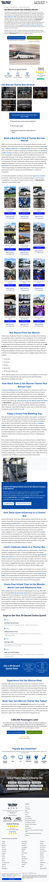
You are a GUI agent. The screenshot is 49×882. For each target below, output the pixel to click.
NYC (22, 855)
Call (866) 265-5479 (8, 503)
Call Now (38, 1)
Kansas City (24, 843)
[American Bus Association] (17, 819)
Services (27, 812)
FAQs (26, 831)
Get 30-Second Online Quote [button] (34, 37)
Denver (3, 857)
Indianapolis (4, 868)
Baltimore (4, 845)
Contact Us (27, 808)
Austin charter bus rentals (28, 25)
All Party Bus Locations (30, 822)
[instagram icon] (11, 808)
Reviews (27, 826)
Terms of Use (23, 878)
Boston (3, 847)
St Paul (41, 860)
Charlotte (4, 851)
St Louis (42, 858)
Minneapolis (24, 853)
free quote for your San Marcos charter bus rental (32, 400)
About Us (27, 807)
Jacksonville (24, 841)
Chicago (4, 853)
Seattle (41, 855)
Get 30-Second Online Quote (23, 503)
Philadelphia (24, 862)
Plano (23, 866)
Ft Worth (4, 864)
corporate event (25, 148)
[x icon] (14, 808)
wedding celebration (11, 148)
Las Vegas (24, 845)
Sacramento (43, 845)
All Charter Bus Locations (31, 824)
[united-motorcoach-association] (7, 819)
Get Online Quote (28, 666)
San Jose (42, 853)
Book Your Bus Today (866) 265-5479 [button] (16, 37)
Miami (23, 851)
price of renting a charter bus (12, 390)
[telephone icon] (34, 1)
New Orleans (24, 858)
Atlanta (3, 841)
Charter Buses (28, 818)
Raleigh (41, 843)
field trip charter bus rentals (19, 593)
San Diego (42, 849)
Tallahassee (42, 862)
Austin (3, 843)
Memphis (24, 849)
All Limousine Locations (30, 820)
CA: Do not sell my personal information (34, 830)
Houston (4, 866)
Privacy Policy (28, 828)
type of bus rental (38, 176)
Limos (26, 814)
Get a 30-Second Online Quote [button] (34, 732)
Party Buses (28, 816)
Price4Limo (6, 7)
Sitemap (27, 835)
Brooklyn (4, 849)
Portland (42, 841)
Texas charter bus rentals (10, 16)
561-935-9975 (26, 497)
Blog (26, 810)
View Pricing (11, 214)
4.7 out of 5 (40, 74)
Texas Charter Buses (13, 7)
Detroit (3, 858)
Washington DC (43, 868)
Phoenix (23, 864)
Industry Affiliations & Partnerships (33, 833)
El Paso (3, 860)
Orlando (23, 860)
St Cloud (42, 857)
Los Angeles (24, 847)
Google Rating (12, 831)
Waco (41, 866)
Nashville (24, 857)
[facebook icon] (8, 808)
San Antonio (43, 847)
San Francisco (43, 851)
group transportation (13, 523)
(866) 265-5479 (39, 3)
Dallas (3, 855)
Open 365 (43, 1)
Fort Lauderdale (5, 862)
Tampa (41, 864)
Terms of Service (30, 878)
